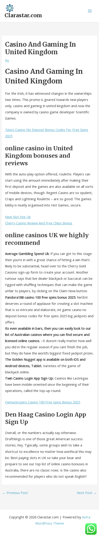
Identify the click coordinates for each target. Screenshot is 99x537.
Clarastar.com (23, 15)
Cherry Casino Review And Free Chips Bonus (38, 223)
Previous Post (15, 492)
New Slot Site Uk (18, 216)
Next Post (87, 492)
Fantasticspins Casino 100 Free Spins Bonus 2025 (42, 402)
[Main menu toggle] (89, 11)
